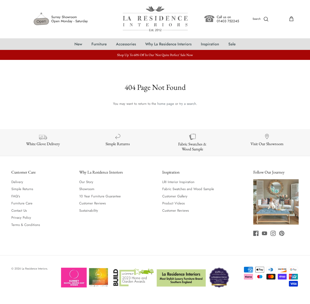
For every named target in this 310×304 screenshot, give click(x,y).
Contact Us (19, 210)
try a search (187, 103)
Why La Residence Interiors (168, 44)
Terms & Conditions (25, 224)
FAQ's (15, 196)
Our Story (86, 181)
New (78, 44)
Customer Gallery (174, 196)
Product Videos (173, 203)
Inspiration (210, 44)
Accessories (126, 44)
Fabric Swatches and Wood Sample (188, 188)
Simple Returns (22, 188)
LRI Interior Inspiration (178, 181)
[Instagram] (273, 233)
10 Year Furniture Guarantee (100, 196)
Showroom (86, 188)
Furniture (99, 44)
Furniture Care (21, 203)
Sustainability (88, 210)
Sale (232, 44)
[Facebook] (255, 233)
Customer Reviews (92, 203)
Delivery (17, 181)
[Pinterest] (281, 233)
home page (165, 103)
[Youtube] (264, 233)
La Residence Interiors (34, 269)
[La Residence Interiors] (155, 19)
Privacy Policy (21, 217)
